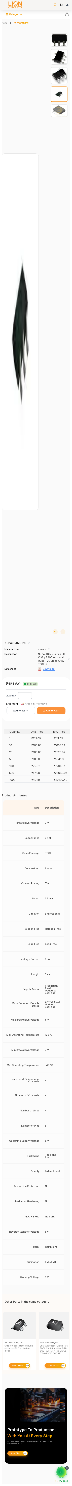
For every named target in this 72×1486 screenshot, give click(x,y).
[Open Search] (55, 5)
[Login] (67, 5)
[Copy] (29, 643)
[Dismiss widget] (67, 1468)
